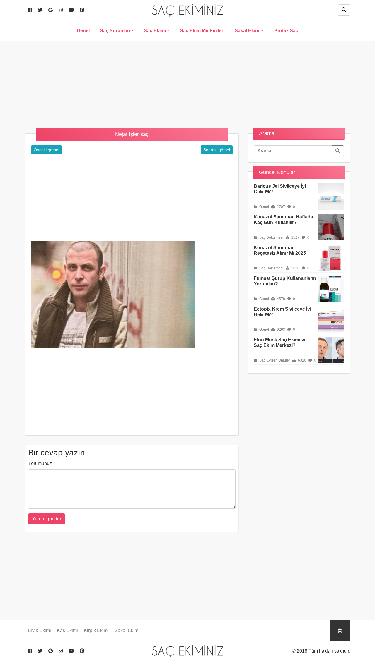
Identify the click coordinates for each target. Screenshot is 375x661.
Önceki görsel (46, 149)
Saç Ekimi (155, 30)
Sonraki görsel (216, 149)
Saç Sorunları (115, 30)
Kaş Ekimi (67, 630)
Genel (83, 30)
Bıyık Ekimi (39, 630)
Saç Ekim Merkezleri (202, 30)
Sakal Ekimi (247, 30)
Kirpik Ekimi (96, 630)
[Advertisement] (187, 82)
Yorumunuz (40, 463)
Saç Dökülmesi (270, 237)
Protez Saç (286, 30)
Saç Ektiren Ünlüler (274, 360)
